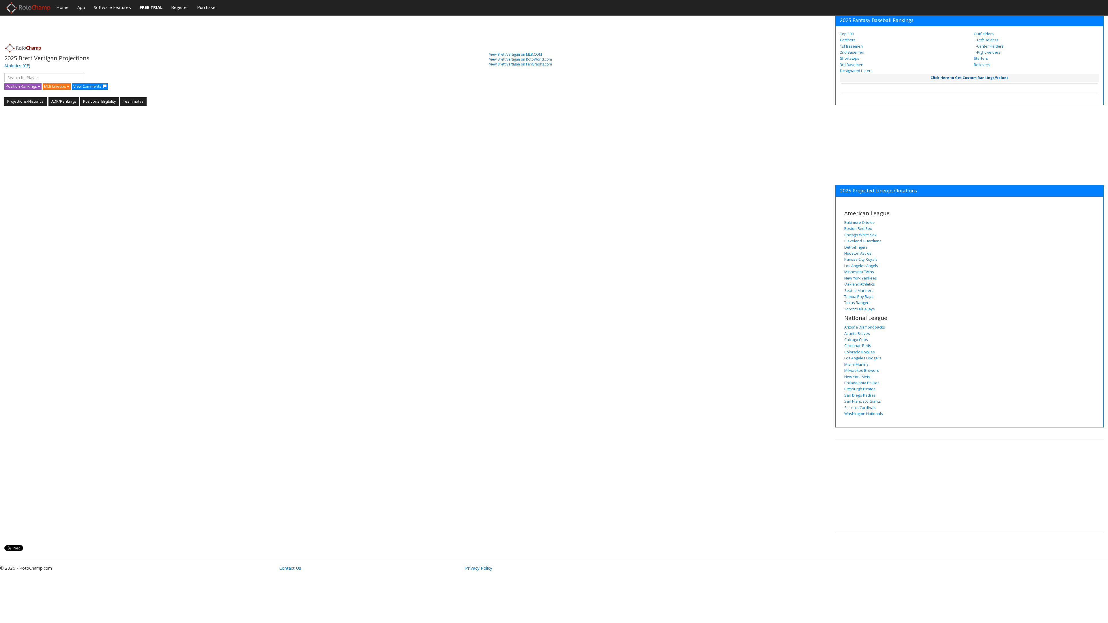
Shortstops (849, 58)
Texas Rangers (857, 302)
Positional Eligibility (99, 101)
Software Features (112, 7)
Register (179, 7)
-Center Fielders (989, 46)
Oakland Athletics (859, 284)
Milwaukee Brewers (861, 370)
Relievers (982, 64)
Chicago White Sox (860, 234)
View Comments (87, 86)
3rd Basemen (851, 64)
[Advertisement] (109, 27)
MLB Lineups (55, 86)
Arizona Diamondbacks (864, 327)
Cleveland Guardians (862, 240)
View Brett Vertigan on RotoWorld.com (520, 59)
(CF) (26, 65)
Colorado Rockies (859, 351)
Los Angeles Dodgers (862, 358)
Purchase (206, 7)
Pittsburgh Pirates (859, 388)
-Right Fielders (987, 52)
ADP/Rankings (63, 101)
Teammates (133, 101)
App (81, 7)
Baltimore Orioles (859, 222)
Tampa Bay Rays (858, 296)
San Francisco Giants (862, 401)
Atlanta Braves (857, 333)
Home (62, 7)
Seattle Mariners (858, 290)
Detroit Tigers (856, 247)
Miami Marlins (856, 364)
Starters (981, 58)
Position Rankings (22, 86)
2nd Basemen (852, 52)
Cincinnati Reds (857, 345)
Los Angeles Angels (861, 265)
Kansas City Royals (860, 259)
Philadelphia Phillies (861, 382)
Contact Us (290, 568)
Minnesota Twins (859, 271)
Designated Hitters (856, 70)
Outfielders (984, 33)
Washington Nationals (863, 413)
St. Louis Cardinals (860, 407)
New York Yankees (860, 278)
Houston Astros (857, 253)
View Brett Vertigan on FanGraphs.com (520, 64)
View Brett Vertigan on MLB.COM (515, 54)
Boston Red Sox (858, 228)
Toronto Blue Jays (859, 309)
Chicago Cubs (856, 339)
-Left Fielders (986, 39)
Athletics (12, 65)
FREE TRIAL (151, 7)
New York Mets (857, 376)
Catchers (848, 39)
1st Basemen (851, 46)
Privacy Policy (478, 568)
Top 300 (847, 33)
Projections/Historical (25, 101)
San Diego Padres (860, 395)
